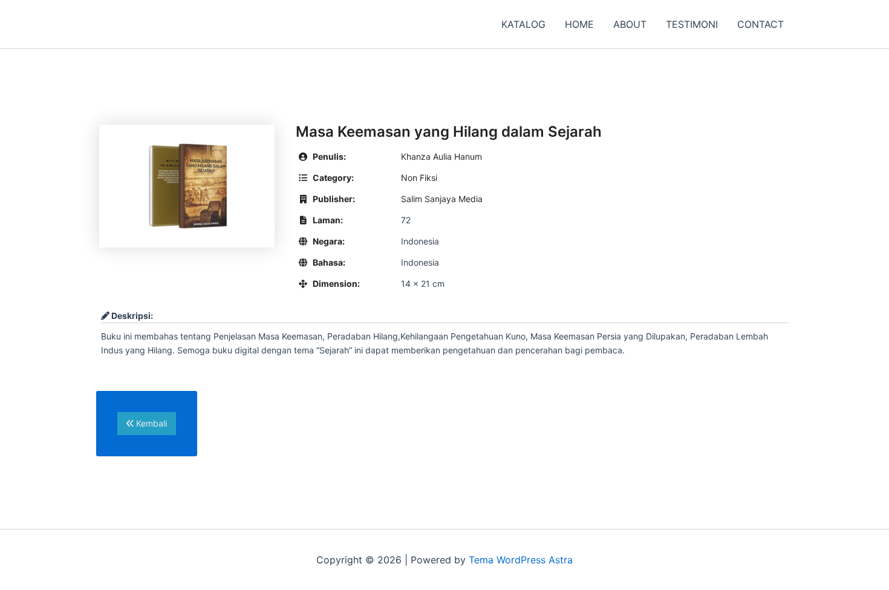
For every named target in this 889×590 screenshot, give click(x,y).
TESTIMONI (692, 24)
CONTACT (760, 24)
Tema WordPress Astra (521, 560)
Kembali (150, 423)
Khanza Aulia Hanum (441, 156)
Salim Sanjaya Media (442, 199)
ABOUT (629, 24)
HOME (579, 24)
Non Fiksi (419, 177)
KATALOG (523, 24)
